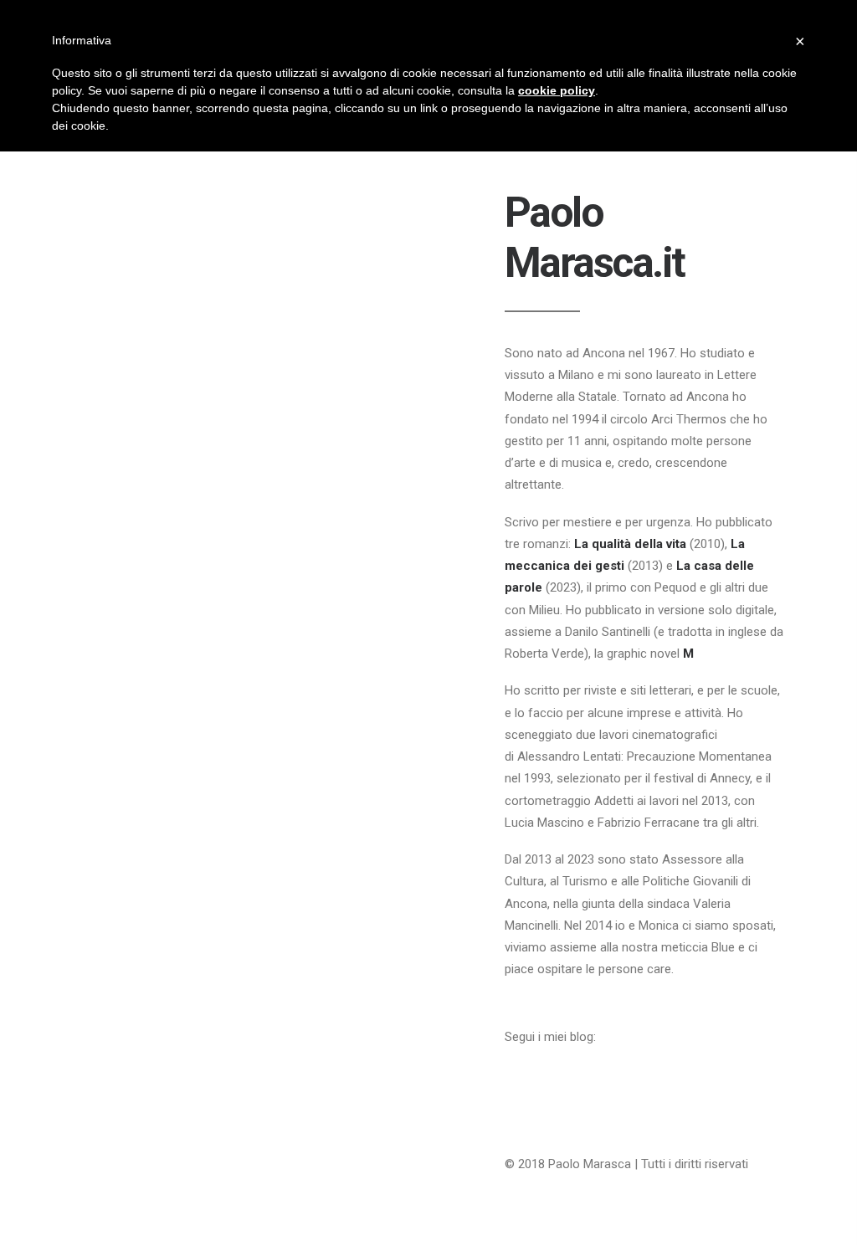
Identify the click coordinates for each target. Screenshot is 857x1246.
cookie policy (556, 90)
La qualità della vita (630, 543)
